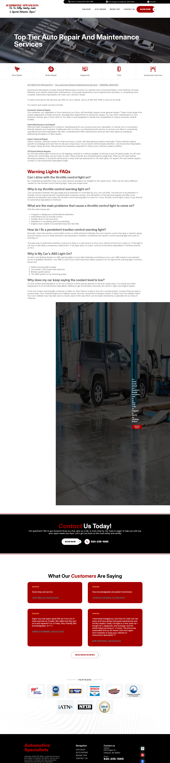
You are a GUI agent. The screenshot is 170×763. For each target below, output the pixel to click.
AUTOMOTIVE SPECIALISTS (40, 85)
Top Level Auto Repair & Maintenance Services (76, 85)
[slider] (35, 586)
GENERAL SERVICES (109, 85)
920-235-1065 (96, 100)
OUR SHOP (86, 9)
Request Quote (137, 426)
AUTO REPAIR (100, 9)
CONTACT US (129, 9)
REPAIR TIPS (115, 9)
